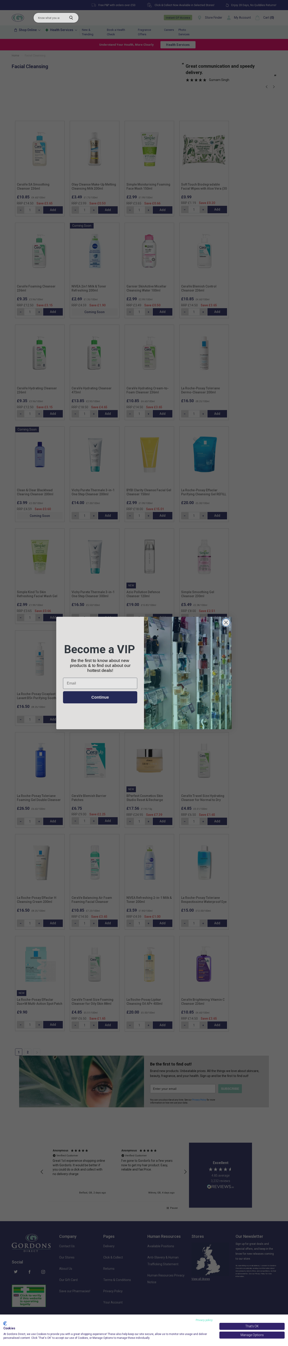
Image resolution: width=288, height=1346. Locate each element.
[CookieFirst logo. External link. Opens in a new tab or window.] (5, 1323)
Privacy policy (204, 1320)
